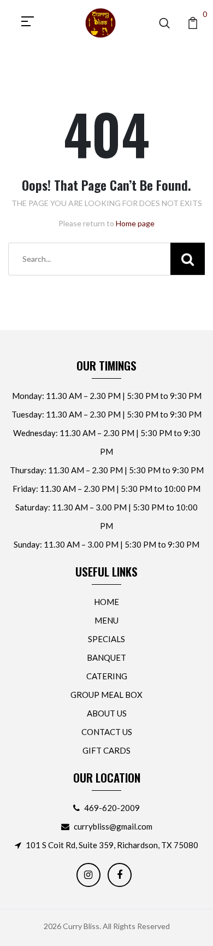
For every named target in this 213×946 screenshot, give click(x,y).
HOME (106, 602)
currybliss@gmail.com (113, 826)
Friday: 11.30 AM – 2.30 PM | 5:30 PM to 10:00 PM (106, 488)
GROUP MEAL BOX (106, 695)
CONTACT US (106, 732)
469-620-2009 (112, 808)
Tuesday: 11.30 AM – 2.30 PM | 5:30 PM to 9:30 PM (106, 414)
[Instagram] (88, 875)
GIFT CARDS (106, 750)
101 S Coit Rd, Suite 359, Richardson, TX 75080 (112, 845)
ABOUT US (107, 713)
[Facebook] (120, 875)
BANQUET (106, 657)
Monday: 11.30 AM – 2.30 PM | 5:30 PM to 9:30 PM (107, 396)
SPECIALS (106, 639)
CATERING (106, 676)
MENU (106, 620)
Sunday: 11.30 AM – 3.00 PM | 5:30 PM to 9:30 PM (106, 544)
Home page (135, 223)
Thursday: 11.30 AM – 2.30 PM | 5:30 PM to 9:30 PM (107, 470)
